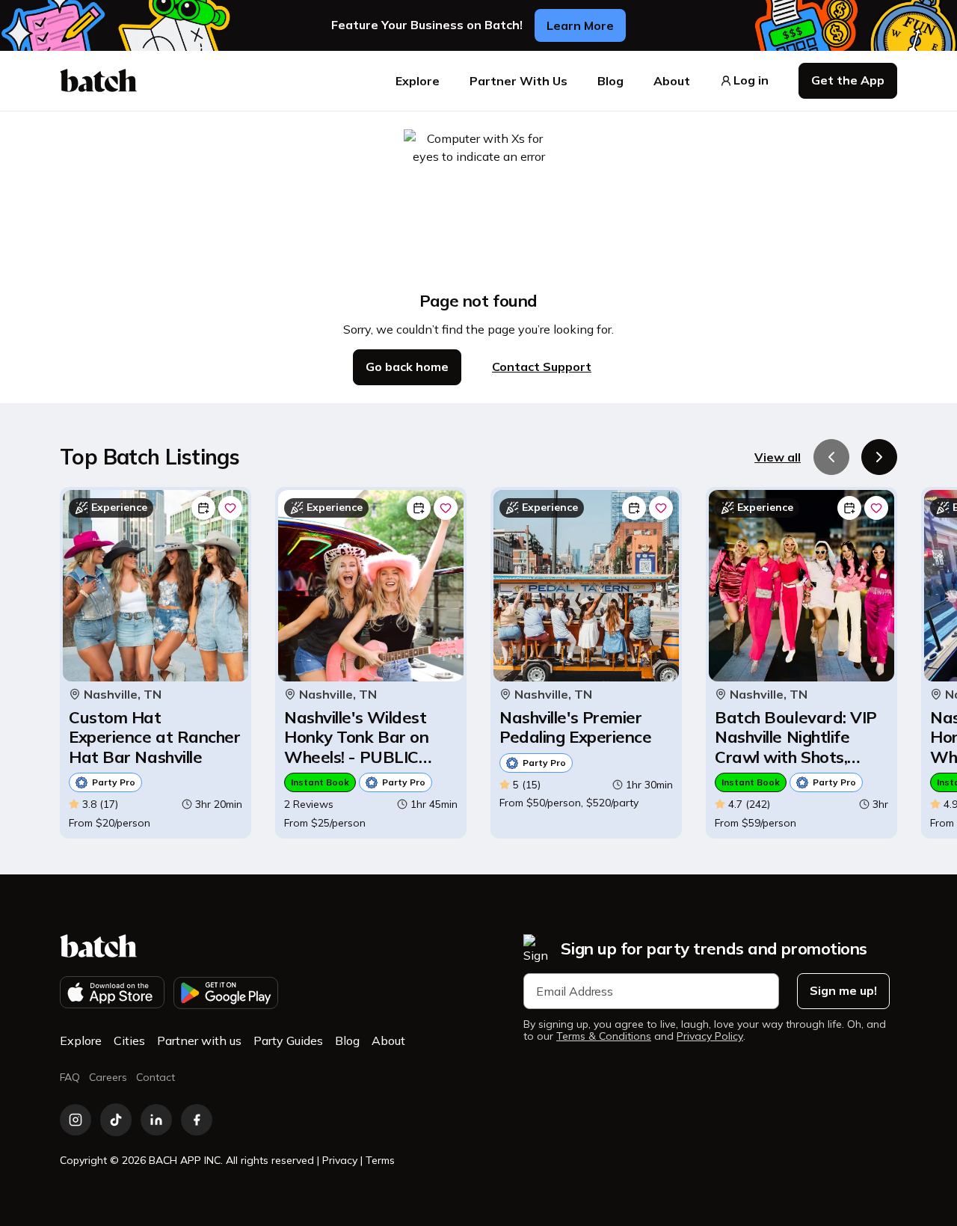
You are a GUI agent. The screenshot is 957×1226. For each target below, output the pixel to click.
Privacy (339, 1160)
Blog (610, 80)
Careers (108, 1077)
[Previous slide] (831, 457)
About (671, 80)
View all (777, 457)
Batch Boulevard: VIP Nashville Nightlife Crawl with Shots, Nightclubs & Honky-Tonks (796, 737)
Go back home (407, 366)
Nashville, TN (122, 694)
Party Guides (288, 1040)
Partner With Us (518, 80)
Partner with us (199, 1040)
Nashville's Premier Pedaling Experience (575, 727)
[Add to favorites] (230, 508)
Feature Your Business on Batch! (427, 25)
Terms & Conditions (603, 1036)
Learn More (580, 25)
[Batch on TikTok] (116, 1119)
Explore (418, 80)
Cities (129, 1040)
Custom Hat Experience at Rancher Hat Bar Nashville (155, 737)
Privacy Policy (710, 1036)
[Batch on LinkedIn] (156, 1119)
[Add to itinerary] (203, 508)
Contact (155, 1077)
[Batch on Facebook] (196, 1119)
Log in (751, 80)
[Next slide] (879, 457)
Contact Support (541, 366)
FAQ (70, 1077)
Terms (380, 1160)
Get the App (847, 80)
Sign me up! (843, 990)
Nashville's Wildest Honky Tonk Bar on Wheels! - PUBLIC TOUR (356, 737)
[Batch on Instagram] (75, 1119)
